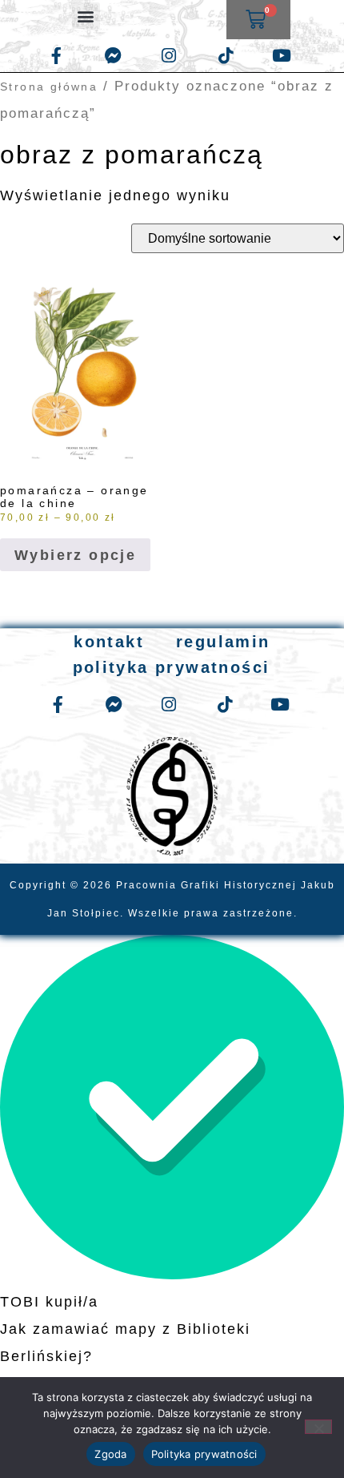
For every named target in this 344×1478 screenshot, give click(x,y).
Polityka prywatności (204, 1454)
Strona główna (49, 86)
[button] (86, 15)
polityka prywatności (171, 667)
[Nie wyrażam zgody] (318, 1427)
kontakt (109, 641)
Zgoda (110, 1454)
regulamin (223, 641)
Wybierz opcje (75, 555)
